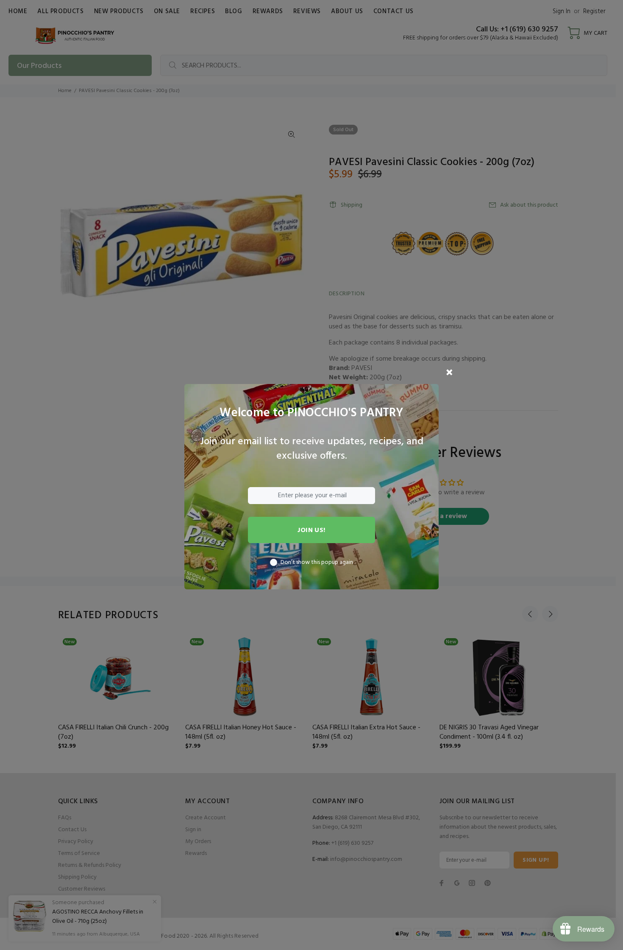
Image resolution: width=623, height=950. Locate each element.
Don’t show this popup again (317, 562)
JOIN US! (311, 530)
